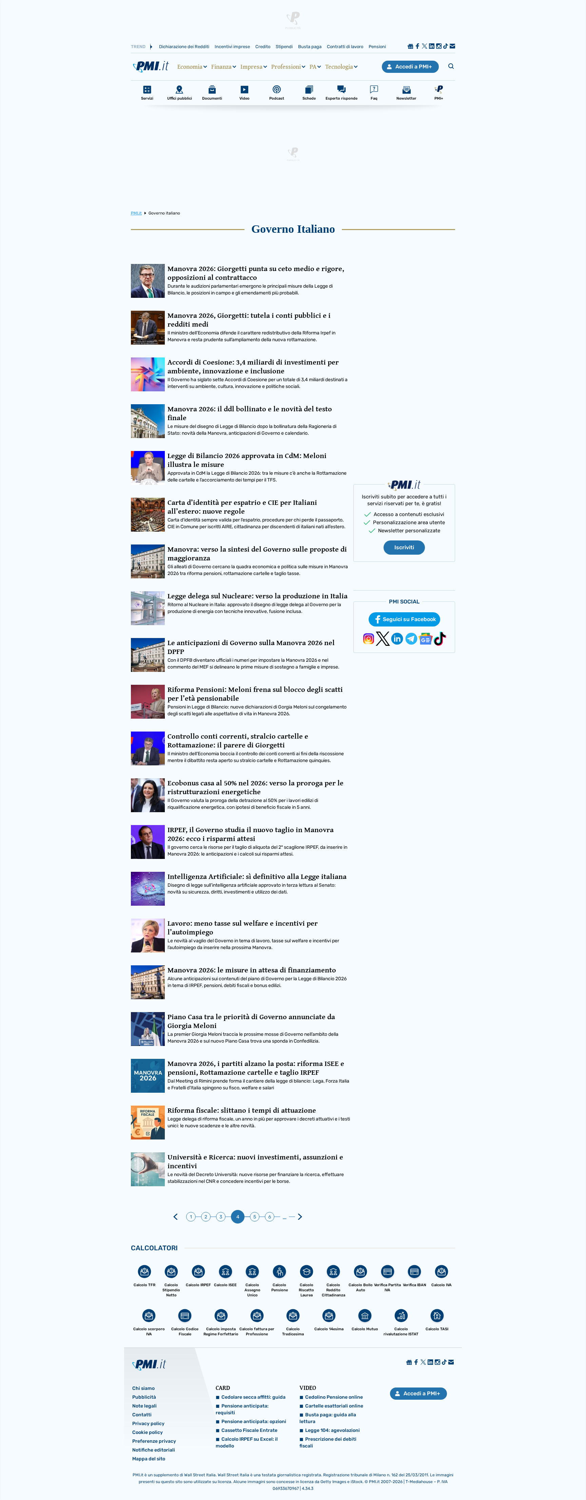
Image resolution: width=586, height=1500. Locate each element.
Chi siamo (143, 1388)
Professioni (286, 66)
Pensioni (377, 46)
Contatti (142, 1415)
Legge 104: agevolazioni (332, 1430)
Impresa (251, 66)
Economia (189, 66)
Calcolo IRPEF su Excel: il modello (247, 1442)
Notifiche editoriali (153, 1450)
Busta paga (309, 46)
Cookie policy (147, 1432)
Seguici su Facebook (409, 619)
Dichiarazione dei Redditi (184, 46)
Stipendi (284, 46)
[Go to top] (505, 1477)
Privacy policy (148, 1423)
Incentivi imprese (232, 46)
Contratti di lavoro (345, 46)
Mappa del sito (148, 1459)
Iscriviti (404, 547)
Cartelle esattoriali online (334, 1406)
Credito (262, 46)
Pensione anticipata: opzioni (253, 1421)
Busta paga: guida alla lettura (327, 1418)
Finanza (221, 66)
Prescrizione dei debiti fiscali (327, 1442)
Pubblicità (144, 1397)
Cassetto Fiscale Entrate (249, 1430)
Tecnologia (339, 66)
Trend (138, 46)
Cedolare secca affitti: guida (253, 1397)
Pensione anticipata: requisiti (242, 1409)
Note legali (144, 1406)
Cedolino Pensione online (334, 1397)
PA (313, 66)
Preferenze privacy (154, 1441)
